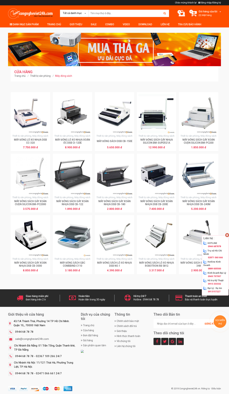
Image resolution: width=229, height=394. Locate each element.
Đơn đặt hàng (90, 335)
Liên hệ (165, 24)
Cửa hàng (88, 330)
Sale (94, 24)
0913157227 (214, 291)
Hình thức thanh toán (128, 336)
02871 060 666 (215, 257)
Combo (109, 24)
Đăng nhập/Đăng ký (210, 2)
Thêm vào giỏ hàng (30, 147)
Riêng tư (205, 388)
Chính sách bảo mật (128, 321)
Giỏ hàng (88, 340)
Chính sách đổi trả (127, 326)
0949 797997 (214, 276)
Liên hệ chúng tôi (126, 346)
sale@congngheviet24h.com (32, 339)
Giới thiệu (76, 24)
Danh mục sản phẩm (25, 24)
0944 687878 (214, 246)
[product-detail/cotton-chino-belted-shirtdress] (114, 49)
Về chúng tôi (123, 341)
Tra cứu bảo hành (189, 24)
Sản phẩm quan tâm (94, 345)
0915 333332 (214, 283)
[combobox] (73, 13)
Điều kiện (216, 388)
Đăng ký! (210, 323)
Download (145, 24)
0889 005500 (214, 268)
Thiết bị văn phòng (40, 75)
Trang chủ (54, 24)
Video (126, 24)
